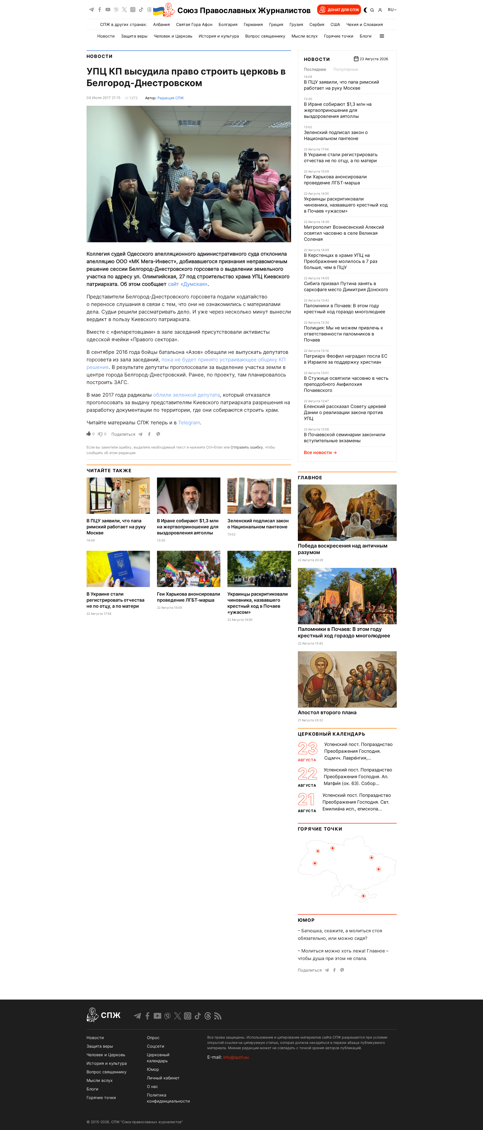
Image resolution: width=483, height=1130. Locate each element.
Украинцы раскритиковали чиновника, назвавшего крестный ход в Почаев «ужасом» (346, 205)
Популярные (346, 69)
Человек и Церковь (173, 36)
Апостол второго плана (327, 712)
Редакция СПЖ (170, 98)
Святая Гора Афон (194, 24)
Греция (276, 24)
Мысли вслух (305, 36)
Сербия (316, 24)
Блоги (366, 36)
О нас (152, 1086)
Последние (315, 69)
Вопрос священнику (265, 36)
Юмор (306, 920)
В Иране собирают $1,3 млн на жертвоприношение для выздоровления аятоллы (188, 526)
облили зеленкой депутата (186, 395)
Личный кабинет (163, 1077)
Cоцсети (155, 1046)
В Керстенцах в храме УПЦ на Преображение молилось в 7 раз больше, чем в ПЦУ (340, 261)
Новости (106, 36)
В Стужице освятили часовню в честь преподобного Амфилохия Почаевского (346, 384)
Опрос (153, 1037)
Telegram (189, 423)
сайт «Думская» (188, 284)
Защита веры (134, 36)
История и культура (219, 36)
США (335, 24)
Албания (161, 24)
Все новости (318, 452)
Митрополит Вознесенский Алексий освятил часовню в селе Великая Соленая (344, 233)
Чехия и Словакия (364, 24)
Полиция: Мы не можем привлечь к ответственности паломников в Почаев (343, 334)
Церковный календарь (332, 734)
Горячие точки (338, 36)
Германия (253, 24)
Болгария (228, 24)
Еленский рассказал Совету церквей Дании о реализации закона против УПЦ (345, 412)
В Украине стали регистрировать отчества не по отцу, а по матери (115, 600)
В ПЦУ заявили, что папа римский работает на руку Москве (116, 526)
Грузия (296, 24)
